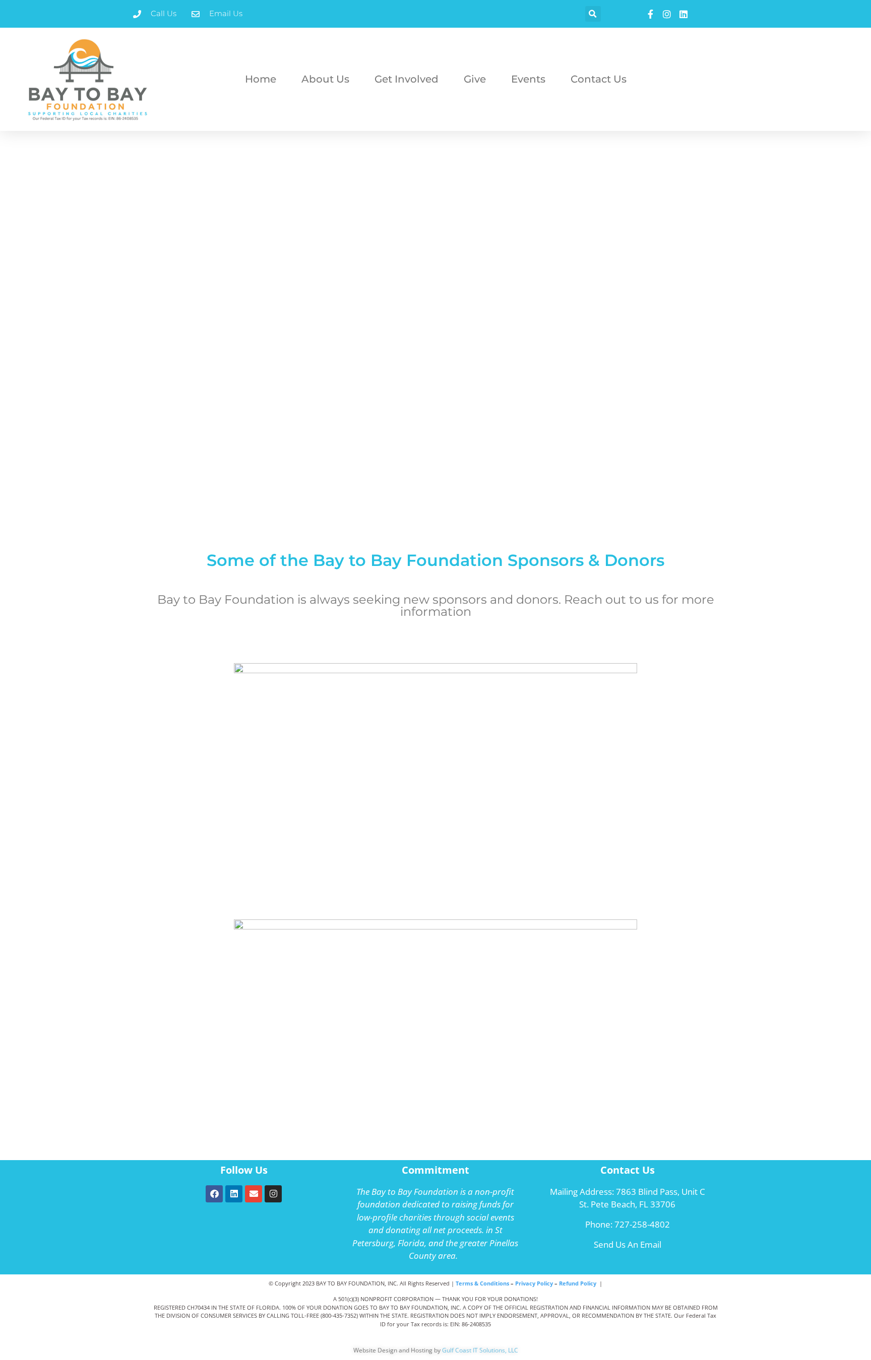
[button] (593, 14)
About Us (325, 79)
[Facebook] (214, 1193)
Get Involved (407, 79)
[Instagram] (273, 1193)
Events (528, 79)
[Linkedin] (233, 1193)
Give (475, 79)
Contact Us (599, 79)
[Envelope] (253, 1193)
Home (260, 79)
